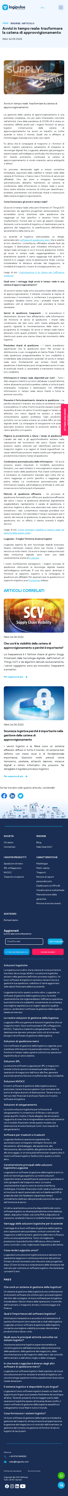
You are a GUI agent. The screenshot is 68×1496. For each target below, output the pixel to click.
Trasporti (41, 872)
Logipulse (34, 558)
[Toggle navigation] (61, 7)
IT (42, 8)
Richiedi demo (11, 920)
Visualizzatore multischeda (50, 890)
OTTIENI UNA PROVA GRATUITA (17, 952)
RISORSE (16, 23)
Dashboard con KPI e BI (48, 886)
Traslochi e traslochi (14, 877)
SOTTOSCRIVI (56, 942)
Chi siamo (8, 842)
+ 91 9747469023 (17, 1456)
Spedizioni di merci (13, 864)
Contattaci (34, 580)
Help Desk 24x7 (44, 847)
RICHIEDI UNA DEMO (48, 952)
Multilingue (42, 864)
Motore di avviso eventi (48, 903)
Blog (38, 842)
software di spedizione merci (35, 240)
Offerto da (7, 1452)
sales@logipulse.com (19, 1462)
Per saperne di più (13, 677)
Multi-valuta (42, 868)
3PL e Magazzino (12, 868)
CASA (5, 23)
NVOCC (8, 872)
